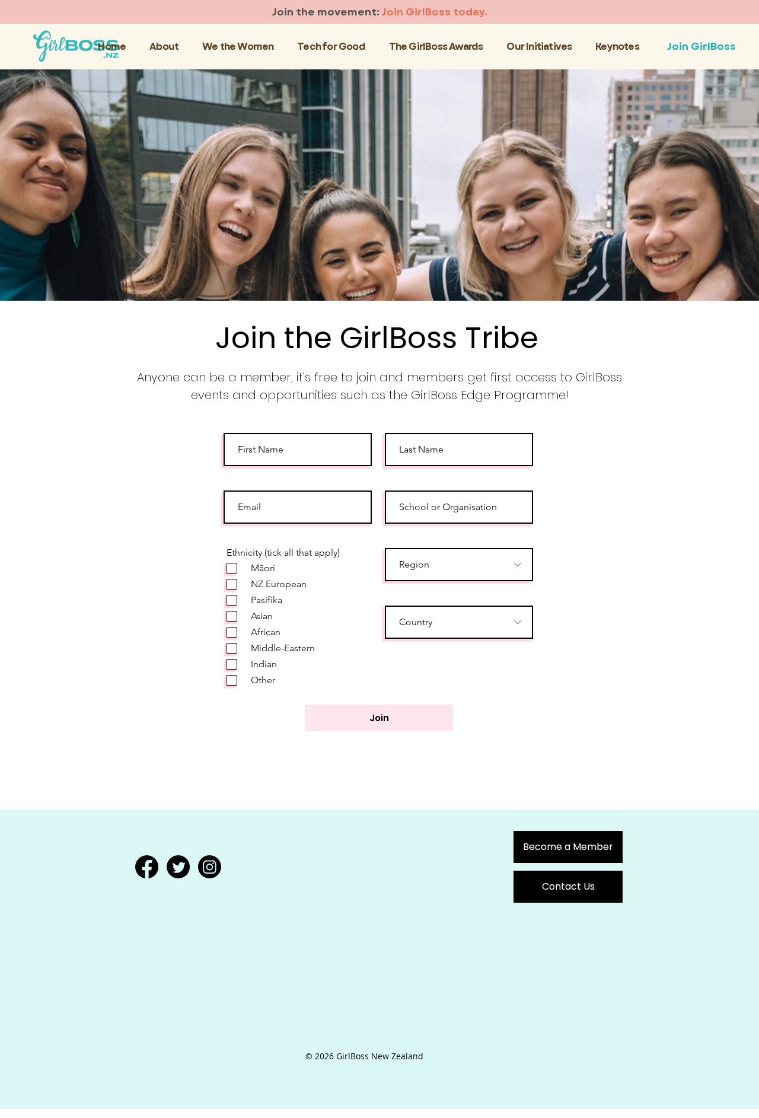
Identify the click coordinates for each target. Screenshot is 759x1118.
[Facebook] (146, 866)
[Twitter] (178, 866)
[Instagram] (209, 866)
